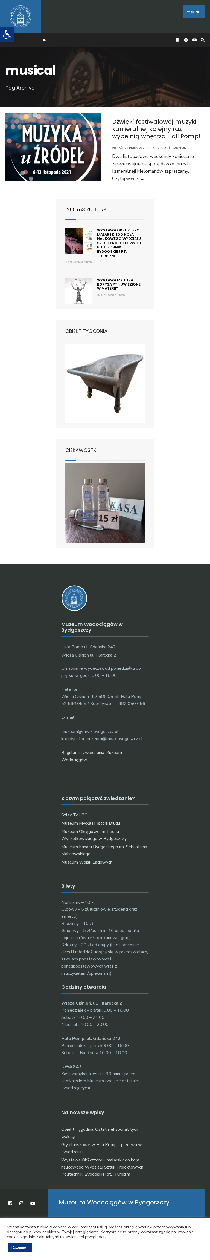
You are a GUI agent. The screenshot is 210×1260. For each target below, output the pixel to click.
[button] (7, 34)
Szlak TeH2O (74, 815)
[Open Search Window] (202, 40)
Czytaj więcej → (128, 179)
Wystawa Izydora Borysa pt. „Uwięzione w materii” (119, 284)
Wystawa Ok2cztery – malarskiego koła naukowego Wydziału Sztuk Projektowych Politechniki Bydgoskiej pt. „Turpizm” (119, 243)
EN (44, 40)
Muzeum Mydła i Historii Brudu (90, 823)
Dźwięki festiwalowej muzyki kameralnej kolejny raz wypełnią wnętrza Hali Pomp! (156, 128)
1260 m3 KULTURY (85, 209)
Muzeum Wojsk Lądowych (86, 862)
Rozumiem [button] (20, 1247)
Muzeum (159, 148)
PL (12, 40)
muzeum (180, 148)
